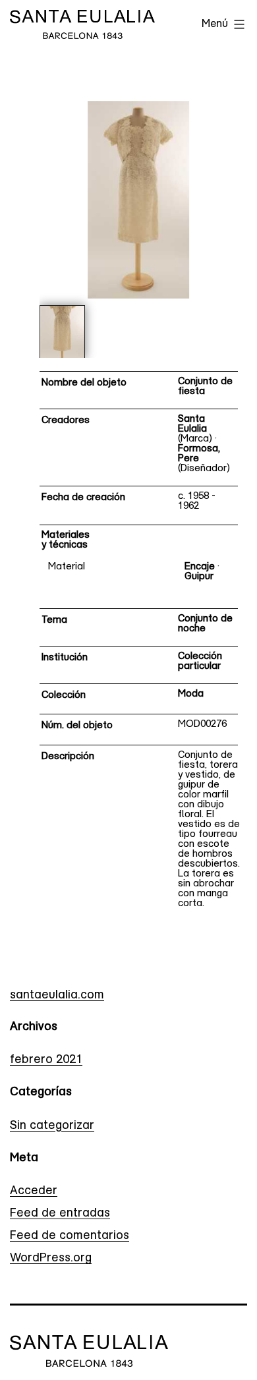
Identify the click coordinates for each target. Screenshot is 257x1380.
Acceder (33, 1191)
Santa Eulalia (192, 424)
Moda (191, 694)
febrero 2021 (46, 1060)
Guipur (199, 577)
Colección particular (200, 662)
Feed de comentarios (69, 1236)
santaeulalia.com (57, 996)
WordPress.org (51, 1259)
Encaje (200, 567)
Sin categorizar (52, 1126)
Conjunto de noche (205, 624)
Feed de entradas (60, 1214)
